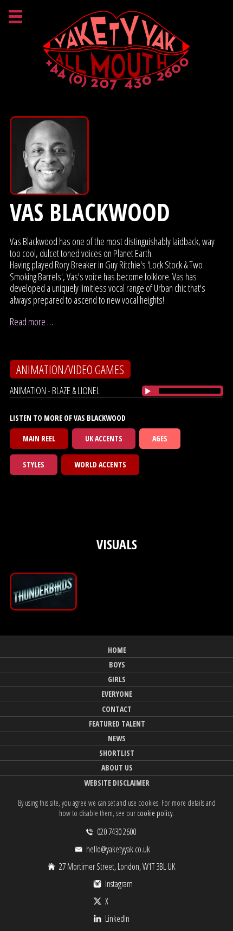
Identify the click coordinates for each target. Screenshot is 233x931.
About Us (117, 767)
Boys (117, 664)
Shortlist (116, 753)
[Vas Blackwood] (43, 592)
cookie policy (154, 813)
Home (117, 650)
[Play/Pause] (148, 391)
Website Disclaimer (117, 783)
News (117, 738)
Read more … (31, 321)
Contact (117, 709)
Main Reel (39, 438)
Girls (117, 679)
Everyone (116, 694)
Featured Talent (117, 723)
